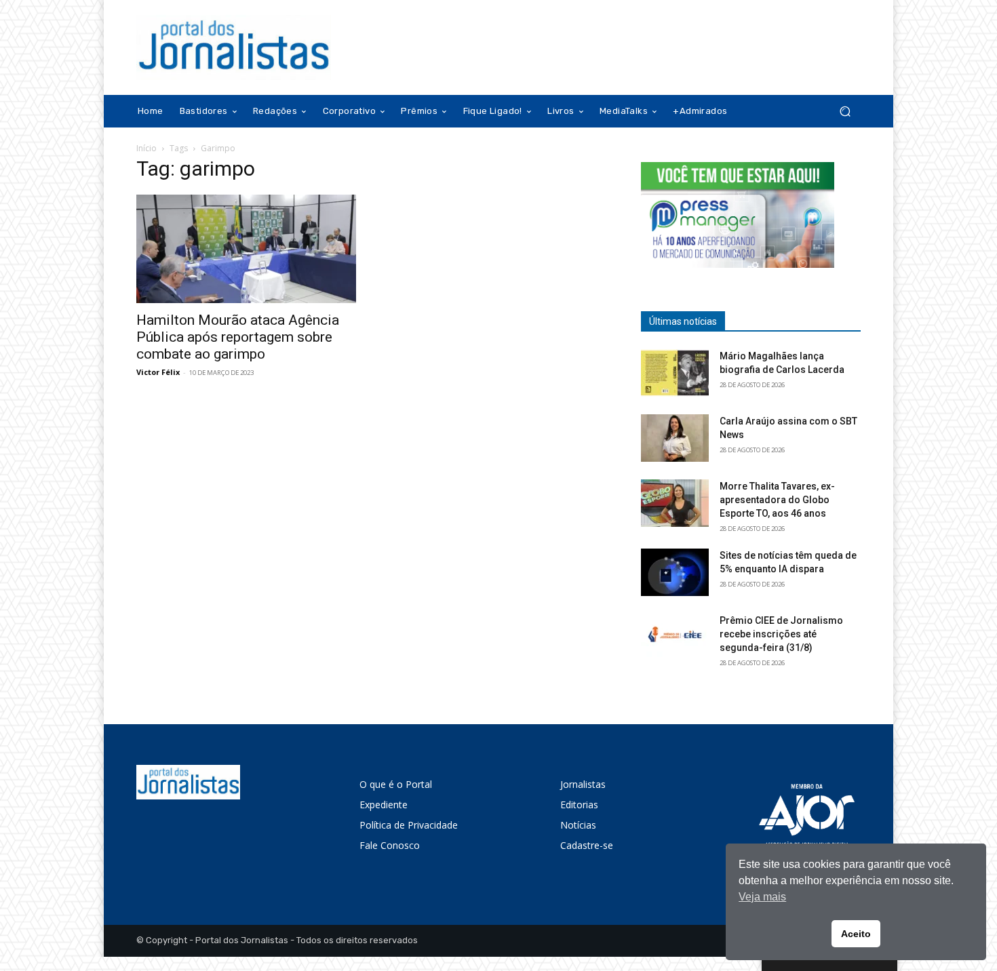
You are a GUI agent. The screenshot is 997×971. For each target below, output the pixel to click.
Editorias (579, 804)
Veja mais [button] (762, 897)
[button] (845, 111)
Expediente (383, 804)
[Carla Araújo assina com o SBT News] (675, 438)
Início (146, 148)
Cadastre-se (586, 845)
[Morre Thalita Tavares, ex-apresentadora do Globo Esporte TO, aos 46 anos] (675, 503)
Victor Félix (158, 372)
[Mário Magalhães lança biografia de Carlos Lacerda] (675, 373)
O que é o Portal (395, 784)
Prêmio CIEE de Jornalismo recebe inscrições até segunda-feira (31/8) (781, 634)
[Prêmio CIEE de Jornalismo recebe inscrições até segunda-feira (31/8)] (675, 637)
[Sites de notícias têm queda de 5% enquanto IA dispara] (675, 572)
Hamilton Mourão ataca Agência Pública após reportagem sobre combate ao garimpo (237, 337)
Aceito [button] (856, 933)
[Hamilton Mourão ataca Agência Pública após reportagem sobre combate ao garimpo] (246, 249)
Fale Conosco (389, 845)
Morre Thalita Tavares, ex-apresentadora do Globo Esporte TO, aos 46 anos (777, 500)
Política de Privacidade (408, 824)
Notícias (578, 824)
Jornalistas (583, 784)
